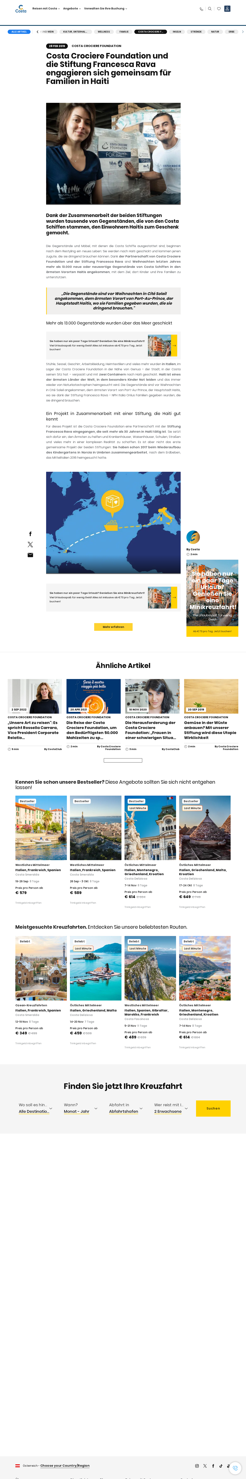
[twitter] (30, 544)
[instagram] (197, 1466)
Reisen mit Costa (44, 8)
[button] (219, 9)
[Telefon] (201, 8)
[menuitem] (38, 1108)
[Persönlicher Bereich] (227, 8)
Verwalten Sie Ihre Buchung (104, 8)
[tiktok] (221, 1466)
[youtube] (229, 1466)
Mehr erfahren (113, 627)
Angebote (70, 8)
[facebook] (30, 533)
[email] (30, 555)
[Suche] (209, 8)
